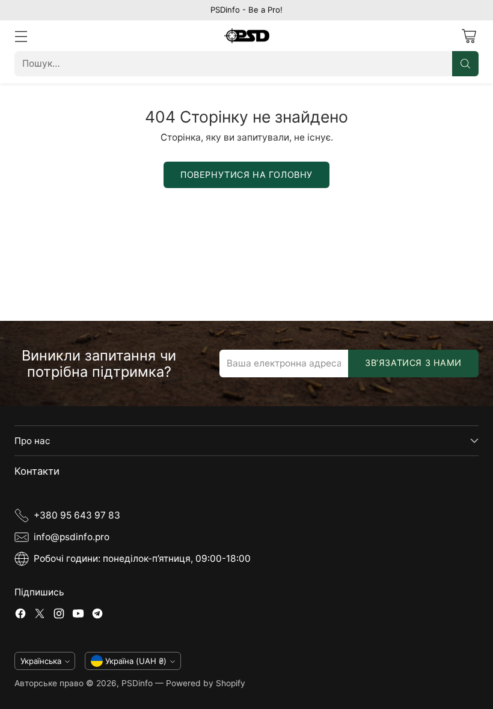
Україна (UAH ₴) (136, 661)
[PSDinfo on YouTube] (78, 615)
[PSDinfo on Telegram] (97, 615)
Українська (40, 661)
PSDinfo (137, 683)
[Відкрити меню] (20, 35)
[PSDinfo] (246, 36)
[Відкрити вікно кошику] (468, 35)
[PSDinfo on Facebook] (20, 615)
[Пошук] (465, 63)
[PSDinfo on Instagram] (59, 615)
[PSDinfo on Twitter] (39, 615)
